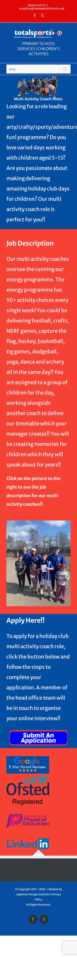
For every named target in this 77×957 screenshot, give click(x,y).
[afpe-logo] (27, 816)
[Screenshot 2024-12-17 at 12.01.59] (38, 730)
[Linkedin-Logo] (27, 833)
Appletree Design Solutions (33, 894)
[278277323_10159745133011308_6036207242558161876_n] (38, 522)
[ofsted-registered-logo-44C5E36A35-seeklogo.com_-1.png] (27, 775)
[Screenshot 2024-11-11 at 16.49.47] (27, 758)
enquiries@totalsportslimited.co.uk (41, 8)
